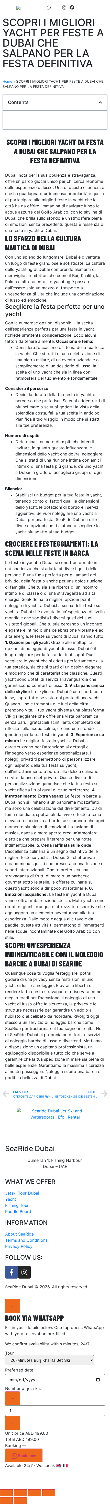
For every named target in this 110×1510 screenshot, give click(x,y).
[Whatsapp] (49, 7)
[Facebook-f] (11, 1272)
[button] (101, 7)
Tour (9, 1353)
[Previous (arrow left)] (6, 1500)
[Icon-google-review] (56, 7)
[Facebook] (72, 7)
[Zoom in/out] (48, 1492)
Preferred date (19, 1370)
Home (7, 81)
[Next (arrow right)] (20, 1500)
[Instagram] (64, 7)
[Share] (20, 1492)
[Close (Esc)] (6, 1492)
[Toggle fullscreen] (34, 1492)
